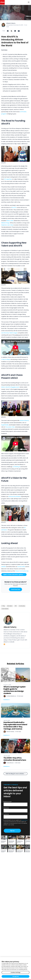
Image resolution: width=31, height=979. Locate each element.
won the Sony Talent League (9, 332)
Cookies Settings (15, 972)
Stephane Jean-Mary (7, 225)
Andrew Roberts (24, 420)
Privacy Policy (24, 820)
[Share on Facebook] (8, 31)
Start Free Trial (15, 589)
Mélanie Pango (5, 222)
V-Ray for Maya (5, 359)
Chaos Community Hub (21, 571)
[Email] (19, 31)
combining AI (16, 466)
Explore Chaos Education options (13, 574)
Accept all (16, 976)
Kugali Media (4, 424)
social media (21, 566)
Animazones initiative (15, 496)
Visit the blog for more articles (15, 773)
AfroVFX (14, 207)
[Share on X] (11, 31)
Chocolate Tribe (10, 427)
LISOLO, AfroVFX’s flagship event (10, 387)
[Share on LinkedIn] (15, 31)
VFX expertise (7, 179)
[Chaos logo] (2, 2)
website (3, 566)
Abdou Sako (9, 220)
